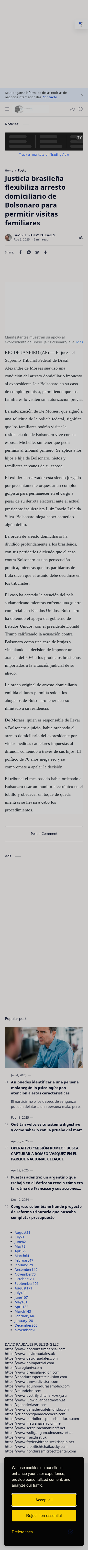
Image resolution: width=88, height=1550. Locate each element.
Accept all (44, 1500)
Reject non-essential (44, 1515)
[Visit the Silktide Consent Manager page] (70, 1532)
